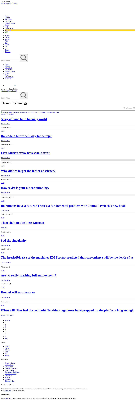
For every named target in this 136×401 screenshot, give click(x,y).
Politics (7, 35)
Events (7, 25)
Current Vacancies (10, 374)
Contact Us (8, 375)
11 (5, 333)
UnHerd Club (9, 28)
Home (7, 16)
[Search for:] (10, 60)
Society (7, 44)
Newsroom (8, 19)
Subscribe (8, 30)
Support (7, 377)
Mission (7, 18)
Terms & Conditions (11, 368)
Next (6, 338)
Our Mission (9, 367)
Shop (6, 27)
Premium (7, 52)
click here (8, 390)
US (6, 48)
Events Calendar (10, 363)
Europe (7, 50)
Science (7, 39)
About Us (8, 379)
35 (5, 336)
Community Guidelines (12, 372)
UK (6, 46)
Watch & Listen (10, 23)
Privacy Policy (9, 370)
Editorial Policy (10, 381)
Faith (6, 41)
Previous (7, 320)
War (6, 43)
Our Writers (8, 21)
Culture (7, 37)
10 (5, 331)
